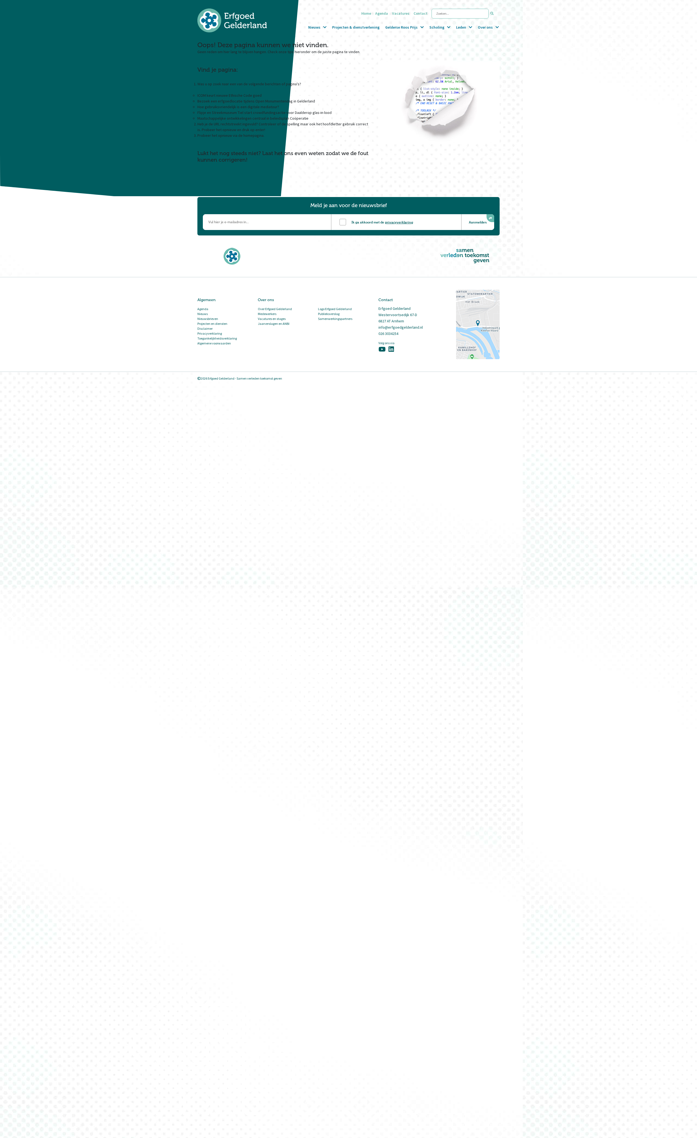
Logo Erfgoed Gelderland (335, 309)
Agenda (381, 13)
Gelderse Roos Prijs (401, 27)
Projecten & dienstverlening (356, 27)
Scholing (436, 27)
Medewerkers (267, 314)
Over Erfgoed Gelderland (275, 309)
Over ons (485, 27)
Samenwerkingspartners (335, 319)
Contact (420, 13)
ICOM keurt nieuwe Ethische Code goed (229, 95)
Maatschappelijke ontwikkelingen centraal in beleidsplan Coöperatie (252, 118)
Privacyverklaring (209, 333)
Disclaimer (205, 328)
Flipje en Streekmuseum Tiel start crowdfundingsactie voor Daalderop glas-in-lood (264, 112)
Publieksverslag (329, 314)
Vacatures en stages (272, 319)
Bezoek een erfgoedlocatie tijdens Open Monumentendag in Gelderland (256, 101)
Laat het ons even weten (293, 153)
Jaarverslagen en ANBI (273, 324)
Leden (461, 27)
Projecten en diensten (212, 324)
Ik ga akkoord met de (382, 222)
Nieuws (314, 27)
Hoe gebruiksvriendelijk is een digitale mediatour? (238, 106)
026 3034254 (388, 333)
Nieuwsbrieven (207, 319)
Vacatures (400, 13)
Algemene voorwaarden (214, 343)
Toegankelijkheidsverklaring (217, 338)
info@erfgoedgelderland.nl (400, 327)
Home (366, 13)
